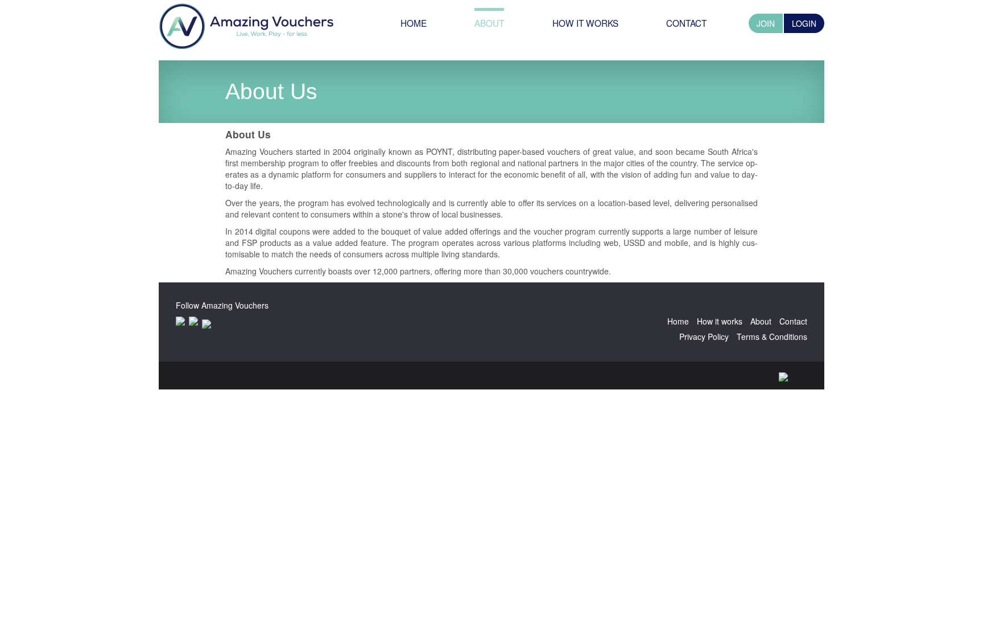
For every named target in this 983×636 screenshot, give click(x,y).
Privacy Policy (704, 336)
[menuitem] (413, 23)
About (760, 321)
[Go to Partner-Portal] (246, 24)
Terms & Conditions (772, 336)
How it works (719, 321)
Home (678, 321)
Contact (793, 321)
